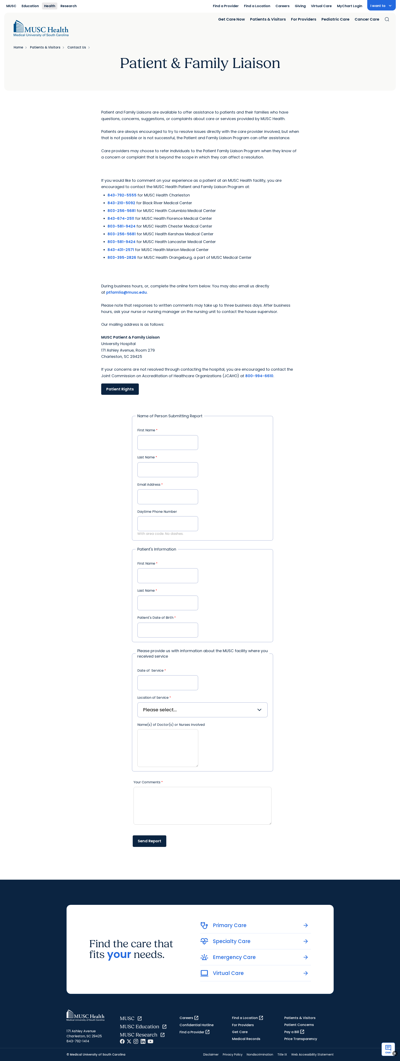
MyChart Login (349, 6)
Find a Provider (226, 6)
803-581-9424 (121, 226)
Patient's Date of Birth (155, 617)
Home (18, 47)
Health (49, 6)
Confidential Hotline (197, 1025)
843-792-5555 (122, 195)
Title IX (282, 1054)
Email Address (148, 484)
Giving (300, 6)
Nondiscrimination (260, 1054)
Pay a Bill (294, 1032)
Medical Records (246, 1038)
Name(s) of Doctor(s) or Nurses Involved (171, 724)
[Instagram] (135, 1041)
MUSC (11, 6)
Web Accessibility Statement (312, 1054)
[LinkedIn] (143, 1041)
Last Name (146, 457)
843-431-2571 (121, 249)
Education (30, 6)
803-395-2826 (122, 257)
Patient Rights (120, 389)
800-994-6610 (259, 375)
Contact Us (76, 47)
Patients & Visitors (268, 19)
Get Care (240, 1032)
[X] (129, 1041)
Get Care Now (231, 19)
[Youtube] (150, 1041)
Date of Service (150, 670)
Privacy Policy (233, 1054)
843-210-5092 (121, 202)
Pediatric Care (335, 19)
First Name (146, 430)
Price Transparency (300, 1038)
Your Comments (147, 782)
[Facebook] (122, 1041)
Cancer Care (367, 19)
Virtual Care (321, 6)
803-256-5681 (122, 210)
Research (68, 6)
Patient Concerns (299, 1024)
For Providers (303, 19)
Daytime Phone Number (157, 511)
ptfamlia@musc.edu (126, 292)
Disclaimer (211, 1054)
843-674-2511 (121, 218)
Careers (282, 6)
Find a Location (257, 6)
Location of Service (153, 697)
